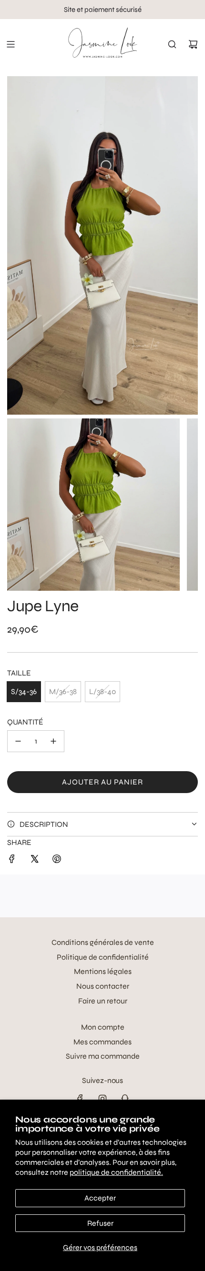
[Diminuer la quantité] (18, 741)
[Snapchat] (124, 1098)
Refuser (100, 1223)
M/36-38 (63, 691)
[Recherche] (172, 44)
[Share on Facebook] (11, 860)
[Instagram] (102, 1098)
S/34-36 (24, 691)
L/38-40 (102, 691)
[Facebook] (80, 1098)
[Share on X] (34, 860)
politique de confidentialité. (116, 1172)
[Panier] (193, 44)
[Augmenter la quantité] (53, 741)
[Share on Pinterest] (56, 860)
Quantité (25, 721)
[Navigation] (10, 44)
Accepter (100, 1197)
